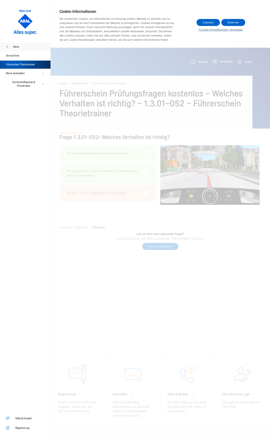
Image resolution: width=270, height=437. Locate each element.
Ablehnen (233, 22)
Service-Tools (12, 56)
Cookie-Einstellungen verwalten (221, 29)
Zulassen (208, 22)
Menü (16, 47)
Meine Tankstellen (15, 73)
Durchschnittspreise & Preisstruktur (23, 84)
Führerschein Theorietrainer (20, 64)
